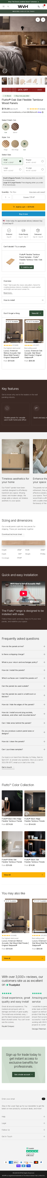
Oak (5, 132)
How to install (9, 300)
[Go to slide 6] (35, 81)
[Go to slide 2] (10, 81)
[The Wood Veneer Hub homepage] (23, 6)
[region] (23, 1)
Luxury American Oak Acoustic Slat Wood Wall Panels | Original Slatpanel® (33, 354)
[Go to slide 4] (22, 81)
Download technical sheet (12, 534)
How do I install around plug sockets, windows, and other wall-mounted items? (19, 713)
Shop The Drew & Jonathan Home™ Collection (22, 2)
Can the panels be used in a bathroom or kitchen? (19, 695)
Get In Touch (7, 1136)
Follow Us (6, 1130)
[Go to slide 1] (4, 81)
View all (7, 958)
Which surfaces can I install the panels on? (20, 678)
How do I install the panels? (13, 670)
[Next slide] (43, 20)
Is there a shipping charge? (13, 654)
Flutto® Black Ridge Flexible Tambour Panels (34, 820)
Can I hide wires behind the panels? (16, 723)
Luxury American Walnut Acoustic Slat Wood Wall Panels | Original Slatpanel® (12, 354)
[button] (43, 6)
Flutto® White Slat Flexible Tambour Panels (12, 861)
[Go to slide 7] (41, 81)
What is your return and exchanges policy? (20, 662)
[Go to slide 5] (28, 81)
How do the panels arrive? (13, 646)
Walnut (15, 132)
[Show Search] (8, 6)
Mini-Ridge (15, 150)
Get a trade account (22, 1074)
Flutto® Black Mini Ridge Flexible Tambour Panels (12, 820)
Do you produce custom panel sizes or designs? (18, 732)
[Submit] (43, 1099)
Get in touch (7, 767)
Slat (24, 150)
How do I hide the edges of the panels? (18, 704)
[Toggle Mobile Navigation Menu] (3, 6)
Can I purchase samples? (12, 749)
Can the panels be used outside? (15, 686)
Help (3, 1116)
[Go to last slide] (38, 20)
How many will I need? (37, 192)
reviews (41, 109)
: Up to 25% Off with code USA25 (23, 11)
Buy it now (23, 214)
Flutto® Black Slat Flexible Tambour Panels (34, 861)
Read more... (8, 293)
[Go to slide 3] (16, 81)
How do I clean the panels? (13, 741)
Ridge (6, 150)
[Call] (39, 6)
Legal (4, 1123)
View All (7, 875)
